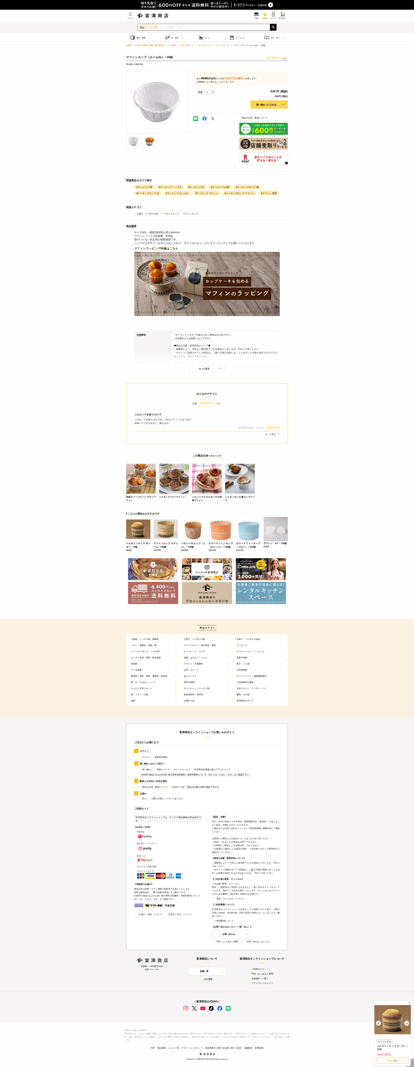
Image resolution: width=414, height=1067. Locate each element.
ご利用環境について (224, 920)
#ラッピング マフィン (206, 193)
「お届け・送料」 (225, 774)
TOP (153, 1047)
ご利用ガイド (258, 968)
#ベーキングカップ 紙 (247, 187)
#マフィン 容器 (269, 193)
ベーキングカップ (203, 45)
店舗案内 (248, 1047)
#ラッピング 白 (196, 187)
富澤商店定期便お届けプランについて (212, 769)
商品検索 (162, 1047)
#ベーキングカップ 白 (147, 193)
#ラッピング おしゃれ (177, 193)
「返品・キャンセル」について (229, 898)
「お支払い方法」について (179, 914)
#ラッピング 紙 (144, 187)
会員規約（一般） (260, 978)
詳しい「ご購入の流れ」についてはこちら (162, 798)
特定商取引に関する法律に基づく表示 (223, 1047)
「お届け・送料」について (149, 914)
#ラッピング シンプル (170, 187)
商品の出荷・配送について (254, 117)
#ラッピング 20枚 (220, 187)
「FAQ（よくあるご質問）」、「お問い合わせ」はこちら (242, 941)
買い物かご (147, 769)
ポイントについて (182, 769)
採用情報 (259, 1047)
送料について (163, 769)
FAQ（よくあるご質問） (263, 973)
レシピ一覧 (173, 1047)
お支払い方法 (178, 786)
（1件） (284, 58)
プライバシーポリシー (262, 983)
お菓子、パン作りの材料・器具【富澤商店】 (145, 45)
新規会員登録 (161, 756)
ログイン (146, 756)
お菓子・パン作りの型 (180, 45)
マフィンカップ (222, 45)
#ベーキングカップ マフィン (239, 193)
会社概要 (208, 978)
